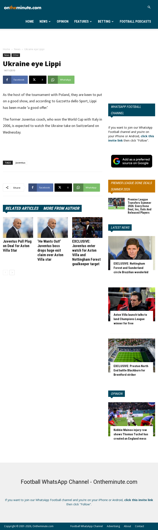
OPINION (116, 394)
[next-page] (12, 272)
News (44, 21)
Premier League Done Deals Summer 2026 (131, 186)
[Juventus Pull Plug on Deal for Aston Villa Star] (18, 227)
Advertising (113, 526)
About (127, 526)
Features (81, 21)
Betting (104, 21)
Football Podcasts (135, 21)
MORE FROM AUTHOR (61, 208)
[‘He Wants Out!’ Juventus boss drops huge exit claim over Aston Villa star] (52, 227)
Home (30, 21)
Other (16, 55)
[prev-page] (5, 272)
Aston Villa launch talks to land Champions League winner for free (130, 319)
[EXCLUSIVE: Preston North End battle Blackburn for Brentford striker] (131, 355)
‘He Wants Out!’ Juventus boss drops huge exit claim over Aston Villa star (50, 250)
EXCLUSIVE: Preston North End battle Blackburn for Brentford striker (131, 370)
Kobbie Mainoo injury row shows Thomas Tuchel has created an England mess (131, 434)
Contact (139, 526)
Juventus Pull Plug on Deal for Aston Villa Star (17, 245)
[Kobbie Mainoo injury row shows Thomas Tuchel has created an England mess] (131, 419)
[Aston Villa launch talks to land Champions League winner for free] (131, 304)
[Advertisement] (79, 38)
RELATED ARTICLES (21, 208)
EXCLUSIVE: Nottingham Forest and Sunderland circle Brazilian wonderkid (131, 268)
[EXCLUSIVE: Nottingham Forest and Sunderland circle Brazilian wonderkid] (131, 253)
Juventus (20, 162)
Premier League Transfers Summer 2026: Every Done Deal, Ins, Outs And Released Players (139, 206)
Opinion (63, 21)
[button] (149, 7)
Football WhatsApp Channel (86, 526)
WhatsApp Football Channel (126, 110)
